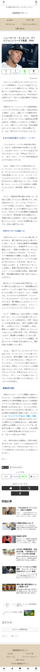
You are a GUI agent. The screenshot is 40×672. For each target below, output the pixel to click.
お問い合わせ (20, 660)
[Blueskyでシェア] (24, 578)
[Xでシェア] (6, 578)
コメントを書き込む (20, 629)
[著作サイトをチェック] (11, 488)
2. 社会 (6, 467)
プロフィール (10, 657)
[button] (34, 71)
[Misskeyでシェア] (33, 578)
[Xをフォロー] (29, 488)
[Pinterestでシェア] (15, 589)
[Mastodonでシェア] (15, 578)
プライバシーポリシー (29, 657)
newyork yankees (17, 467)
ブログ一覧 (29, 653)
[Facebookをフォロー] (20, 493)
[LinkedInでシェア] (24, 589)
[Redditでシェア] (24, 584)
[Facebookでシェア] (6, 584)
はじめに (10, 653)
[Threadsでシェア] (15, 584)
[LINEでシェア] (6, 589)
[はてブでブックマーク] (33, 584)
